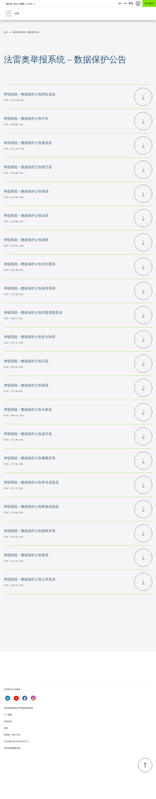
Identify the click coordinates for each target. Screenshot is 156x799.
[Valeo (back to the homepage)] (78, 13)
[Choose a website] (138, 3)
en (119, 3)
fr (125, 3)
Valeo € (20, 3)
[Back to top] (145, 765)
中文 (131, 3)
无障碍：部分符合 (12, 734)
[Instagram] (33, 699)
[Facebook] (24, 699)
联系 (6, 728)
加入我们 (149, 3)
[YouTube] (16, 699)
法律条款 (8, 721)
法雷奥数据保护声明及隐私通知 (18, 708)
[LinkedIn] (7, 699)
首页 (6, 32)
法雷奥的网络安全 (12, 748)
